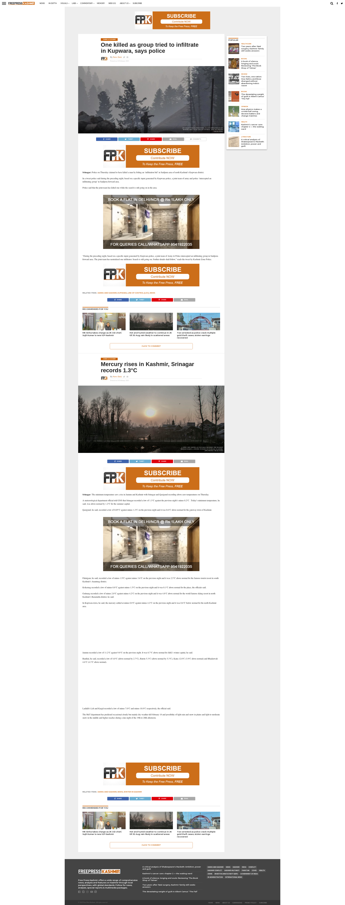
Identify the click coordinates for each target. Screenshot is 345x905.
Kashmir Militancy (232, 870)
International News (233, 877)
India (244, 867)
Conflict (252, 867)
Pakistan (245, 870)
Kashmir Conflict (215, 870)
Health (262, 870)
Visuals (64, 3)
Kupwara (122, 293)
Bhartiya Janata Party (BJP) (226, 874)
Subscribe (137, 3)
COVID (254, 870)
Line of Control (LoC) (138, 293)
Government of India (249, 874)
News (42, 3)
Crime (210, 874)
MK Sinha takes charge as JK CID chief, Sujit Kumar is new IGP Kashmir (102, 334)
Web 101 (112, 3)
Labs (74, 3)
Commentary (86, 3)
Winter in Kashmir (133, 792)
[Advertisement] (151, 629)
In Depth (53, 3)
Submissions (237, 903)
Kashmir (236, 867)
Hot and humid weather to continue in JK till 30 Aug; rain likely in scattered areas (151, 334)
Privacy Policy (250, 903)
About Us (124, 3)
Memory (101, 3)
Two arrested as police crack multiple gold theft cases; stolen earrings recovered (196, 335)
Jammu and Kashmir (107, 293)
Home (210, 903)
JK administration (215, 877)
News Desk (117, 57)
